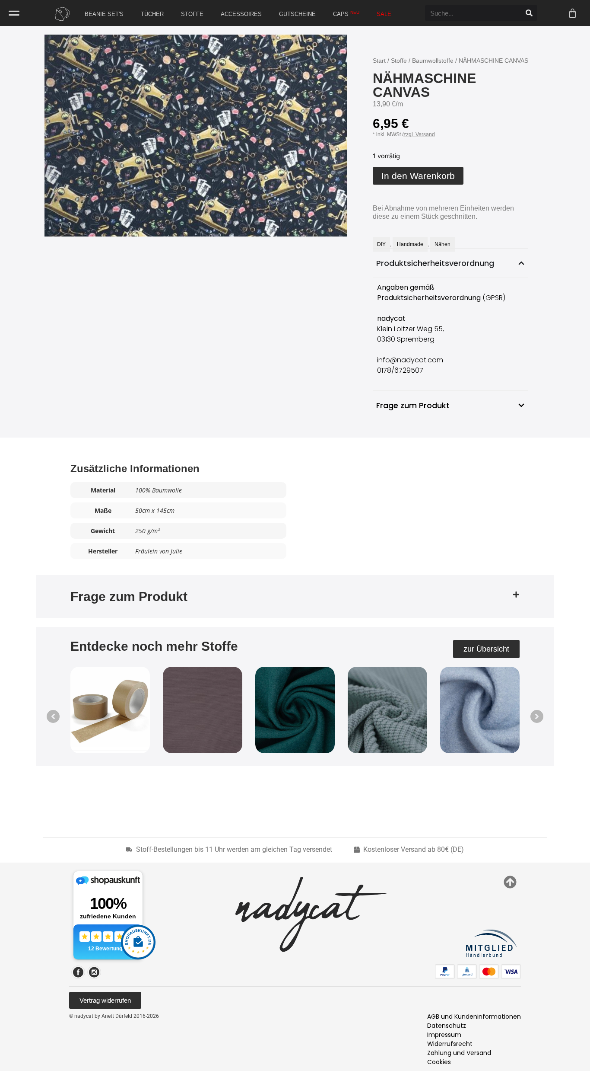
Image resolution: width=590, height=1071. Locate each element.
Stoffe (399, 60)
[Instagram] (94, 972)
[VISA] (511, 971)
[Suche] (529, 13)
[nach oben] (510, 882)
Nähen (442, 244)
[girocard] (467, 971)
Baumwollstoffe (433, 60)
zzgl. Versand (419, 134)
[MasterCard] (489, 971)
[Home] (60, 14)
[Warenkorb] (572, 13)
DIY (381, 244)
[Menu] (14, 13)
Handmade (410, 244)
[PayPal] (445, 971)
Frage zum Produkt (128, 596)
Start (379, 60)
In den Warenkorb (418, 176)
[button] (295, 596)
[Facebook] (78, 972)
